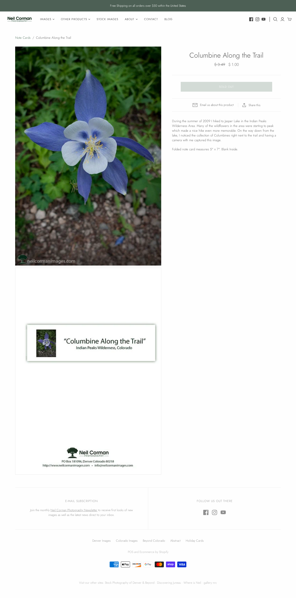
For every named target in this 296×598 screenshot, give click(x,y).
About (129, 19)
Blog (168, 19)
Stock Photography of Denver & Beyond (130, 582)
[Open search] (275, 19)
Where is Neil (192, 582)
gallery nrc (210, 582)
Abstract (175, 540)
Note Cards (23, 37)
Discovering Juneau (169, 582)
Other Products (74, 19)
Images (45, 19)
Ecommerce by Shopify (154, 552)
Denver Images (101, 540)
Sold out (226, 87)
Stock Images (107, 19)
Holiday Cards (195, 540)
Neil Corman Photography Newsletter (73, 510)
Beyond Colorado (154, 540)
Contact (151, 19)
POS (130, 552)
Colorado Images (127, 540)
